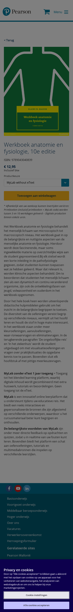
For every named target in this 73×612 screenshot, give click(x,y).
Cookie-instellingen (36, 595)
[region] (36, 585)
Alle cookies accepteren (36, 605)
